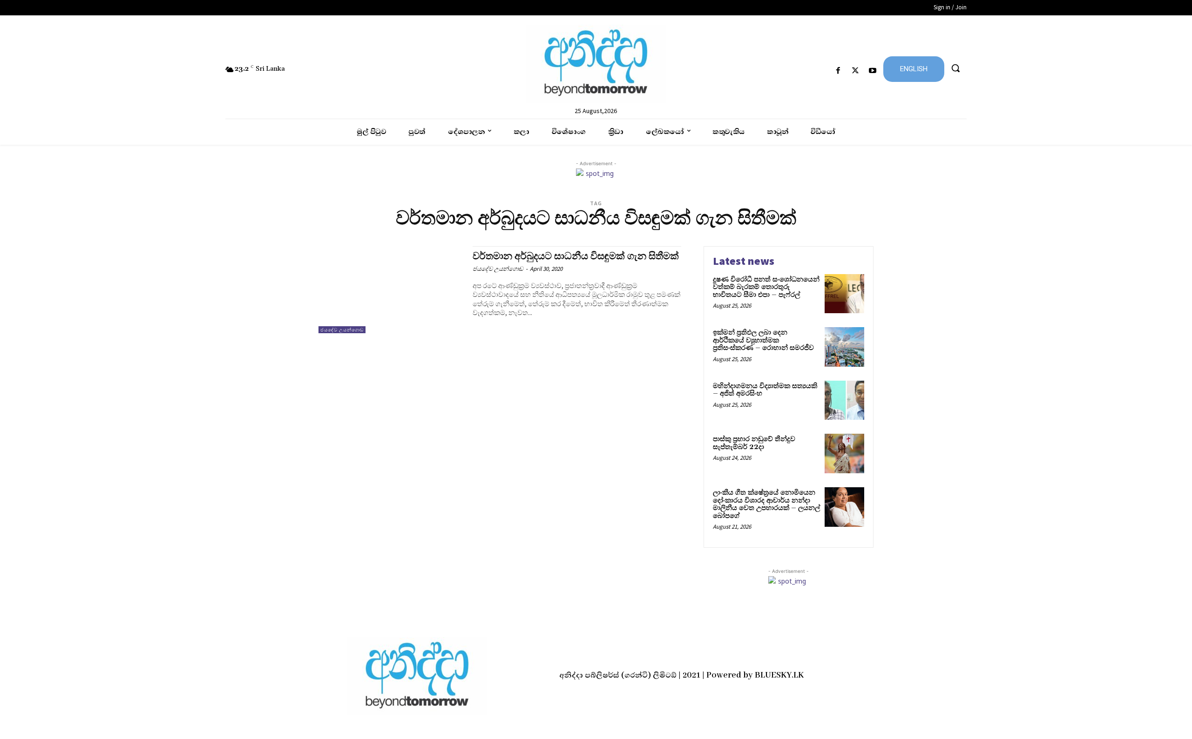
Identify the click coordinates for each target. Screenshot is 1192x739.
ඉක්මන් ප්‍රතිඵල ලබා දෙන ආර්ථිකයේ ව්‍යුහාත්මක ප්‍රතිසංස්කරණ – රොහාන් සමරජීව (763, 340)
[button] (955, 68)
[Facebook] (838, 71)
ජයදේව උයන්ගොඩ (342, 330)
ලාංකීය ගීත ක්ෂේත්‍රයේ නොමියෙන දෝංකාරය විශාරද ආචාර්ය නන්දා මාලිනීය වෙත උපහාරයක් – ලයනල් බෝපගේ (766, 504)
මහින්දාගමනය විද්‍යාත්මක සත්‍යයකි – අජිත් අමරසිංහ (765, 390)
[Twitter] (855, 71)
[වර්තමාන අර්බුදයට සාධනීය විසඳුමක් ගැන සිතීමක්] (390, 289)
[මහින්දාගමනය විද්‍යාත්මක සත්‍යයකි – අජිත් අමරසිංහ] (844, 400)
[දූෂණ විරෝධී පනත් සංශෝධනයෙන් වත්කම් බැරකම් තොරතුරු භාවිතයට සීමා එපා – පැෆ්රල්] (844, 294)
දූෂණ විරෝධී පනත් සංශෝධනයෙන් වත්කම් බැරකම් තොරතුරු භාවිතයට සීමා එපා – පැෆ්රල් (766, 287)
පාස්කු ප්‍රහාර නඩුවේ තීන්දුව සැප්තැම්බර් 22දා (754, 443)
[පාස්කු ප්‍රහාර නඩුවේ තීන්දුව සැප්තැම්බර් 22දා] (844, 453)
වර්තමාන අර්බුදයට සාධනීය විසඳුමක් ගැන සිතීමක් (576, 256)
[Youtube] (873, 71)
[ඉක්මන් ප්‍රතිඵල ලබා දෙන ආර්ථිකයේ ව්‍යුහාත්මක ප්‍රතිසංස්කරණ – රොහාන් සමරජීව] (844, 347)
